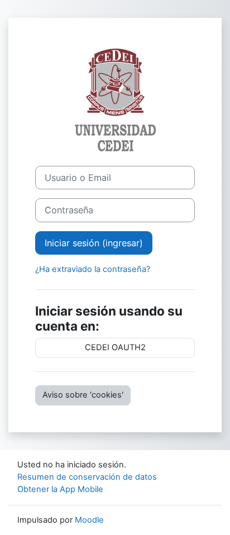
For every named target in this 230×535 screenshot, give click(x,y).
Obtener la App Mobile (60, 489)
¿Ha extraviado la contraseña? (92, 269)
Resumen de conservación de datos (87, 477)
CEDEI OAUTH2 (115, 347)
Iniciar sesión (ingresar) (94, 243)
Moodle (89, 520)
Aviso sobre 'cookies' (82, 395)
